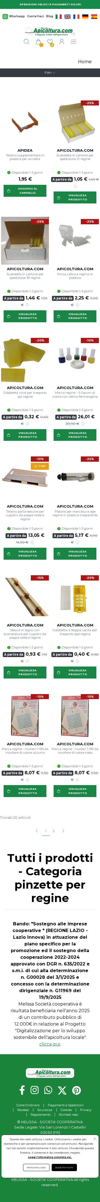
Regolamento (41, 1115)
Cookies (66, 1110)
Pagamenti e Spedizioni (66, 1105)
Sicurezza (44, 1110)
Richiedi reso (68, 1115)
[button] (63, 831)
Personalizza (36, 1167)
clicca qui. (50, 1044)
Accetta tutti (64, 1167)
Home (85, 61)
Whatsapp (16, 16)
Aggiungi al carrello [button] (27, 190)
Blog (49, 16)
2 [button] (54, 831)
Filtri (48, 73)
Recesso (23, 1110)
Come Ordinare (27, 1105)
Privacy (85, 1110)
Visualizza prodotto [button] (77, 197)
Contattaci (35, 16)
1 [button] (45, 831)
